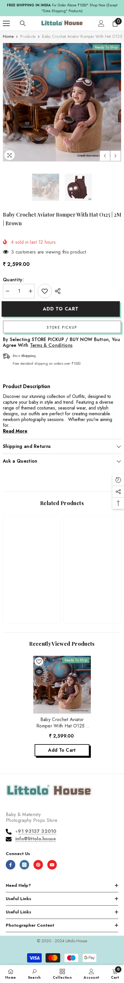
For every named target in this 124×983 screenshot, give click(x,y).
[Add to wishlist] (44, 291)
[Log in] (101, 23)
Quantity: (13, 280)
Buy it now (62, 327)
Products (27, 36)
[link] (32, 600)
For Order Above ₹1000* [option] (62, 8)
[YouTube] (52, 865)
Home (8, 36)
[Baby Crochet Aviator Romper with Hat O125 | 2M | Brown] (62, 685)
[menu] (6, 23)
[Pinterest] (38, 865)
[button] (105, 156)
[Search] (22, 23)
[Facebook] (10, 865)
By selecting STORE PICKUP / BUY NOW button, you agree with (61, 342)
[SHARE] (56, 291)
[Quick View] (39, 671)
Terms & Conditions (51, 345)
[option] (62, 102)
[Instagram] (24, 865)
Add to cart (62, 309)
